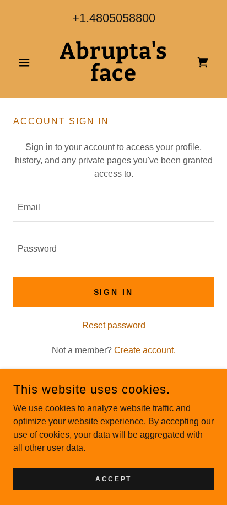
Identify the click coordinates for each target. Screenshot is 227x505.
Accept (113, 478)
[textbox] (113, 208)
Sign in (114, 292)
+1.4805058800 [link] (113, 18)
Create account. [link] (145, 350)
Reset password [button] (113, 325)
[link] (114, 62)
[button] (28, 62)
